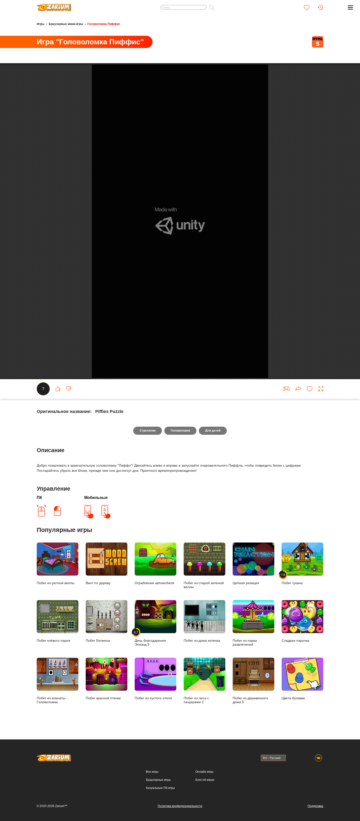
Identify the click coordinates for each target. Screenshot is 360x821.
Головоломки (180, 430)
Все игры (152, 771)
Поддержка (315, 806)
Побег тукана (292, 579)
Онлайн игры (204, 771)
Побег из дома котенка (202, 640)
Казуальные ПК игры (160, 788)
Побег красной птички (103, 698)
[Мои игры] (307, 7)
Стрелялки (148, 430)
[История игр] (320, 7)
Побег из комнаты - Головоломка (52, 700)
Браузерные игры (158, 780)
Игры (40, 24)
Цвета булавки (293, 698)
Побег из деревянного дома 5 (250, 700)
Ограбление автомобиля (154, 583)
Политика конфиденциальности (180, 806)
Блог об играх (204, 780)
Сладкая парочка (295, 640)
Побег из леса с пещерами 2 (196, 700)
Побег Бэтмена (98, 640)
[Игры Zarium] (54, 6)
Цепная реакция (246, 583)
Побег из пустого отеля (153, 698)
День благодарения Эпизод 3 (150, 638)
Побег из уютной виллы (55, 583)
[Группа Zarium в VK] (318, 757)
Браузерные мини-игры (66, 24)
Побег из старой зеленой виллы (204, 585)
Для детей (212, 430)
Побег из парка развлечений (245, 642)
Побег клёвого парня (53, 640)
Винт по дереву (98, 583)
